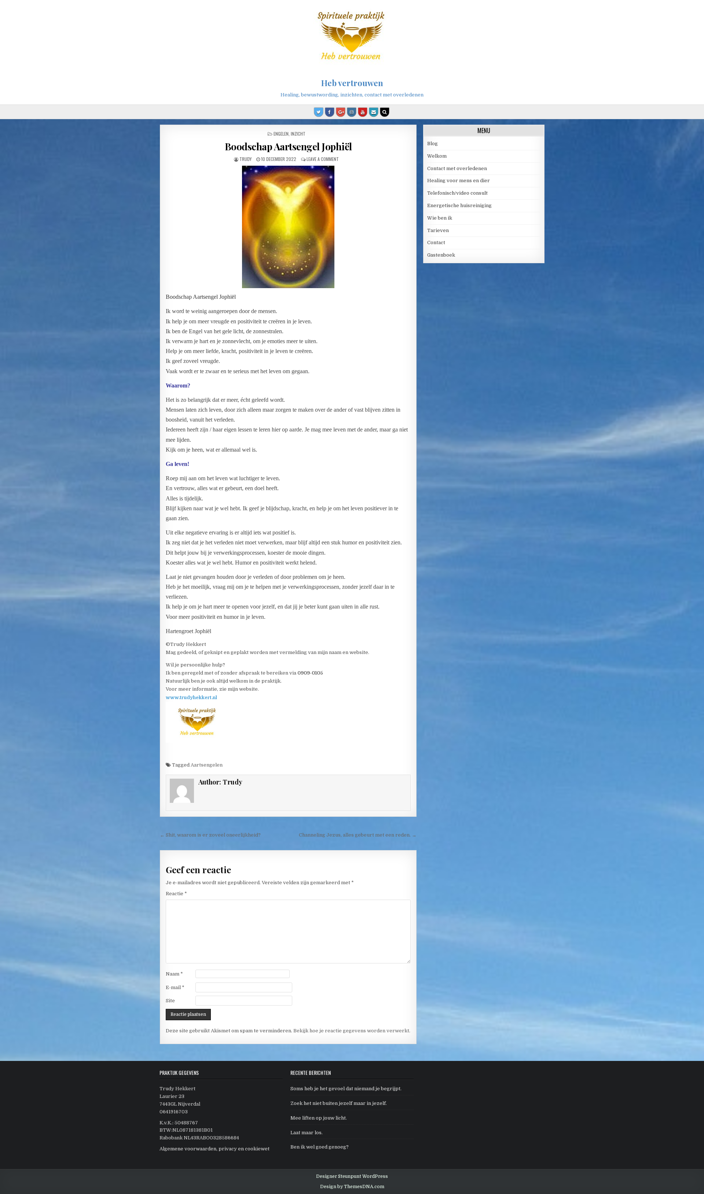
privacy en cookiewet (244, 1148)
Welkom (437, 156)
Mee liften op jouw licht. (318, 1118)
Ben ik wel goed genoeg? (319, 1147)
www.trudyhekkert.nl (191, 697)
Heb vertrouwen (352, 82)
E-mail (175, 987)
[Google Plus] (340, 112)
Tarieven (438, 230)
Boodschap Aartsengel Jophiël (288, 146)
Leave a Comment (323, 159)
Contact (436, 242)
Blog (432, 143)
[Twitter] (318, 112)
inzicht (298, 134)
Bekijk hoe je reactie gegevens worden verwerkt (351, 1030)
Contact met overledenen (457, 168)
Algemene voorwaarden (188, 1148)
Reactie (176, 893)
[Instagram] (351, 112)
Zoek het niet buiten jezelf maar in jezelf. (338, 1103)
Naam (174, 974)
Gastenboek (441, 255)
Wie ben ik (439, 218)
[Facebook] (329, 112)
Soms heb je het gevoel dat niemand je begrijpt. (346, 1088)
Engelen (281, 134)
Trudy (245, 159)
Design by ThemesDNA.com (352, 1186)
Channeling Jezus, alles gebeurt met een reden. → (358, 835)
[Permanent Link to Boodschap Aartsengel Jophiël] (288, 227)
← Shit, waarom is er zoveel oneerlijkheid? (210, 835)
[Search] (384, 112)
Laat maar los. (306, 1132)
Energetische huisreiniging (459, 205)
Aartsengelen (207, 765)
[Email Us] (373, 112)
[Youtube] (362, 112)
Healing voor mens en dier (458, 180)
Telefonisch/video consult (457, 193)
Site (170, 1000)
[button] (688, 10)
